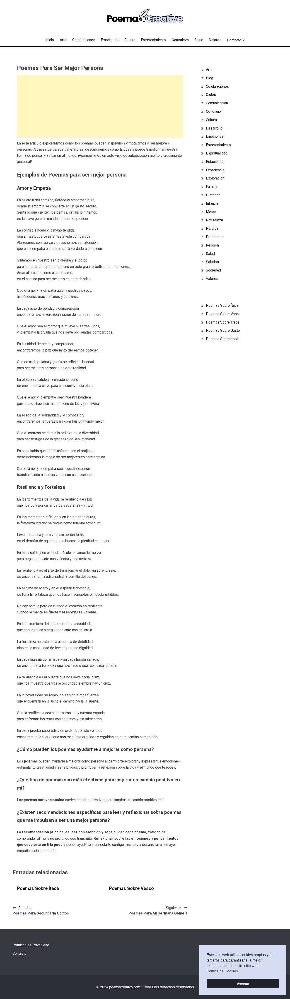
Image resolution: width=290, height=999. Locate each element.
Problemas (214, 237)
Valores (215, 40)
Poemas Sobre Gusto (223, 330)
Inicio (49, 40)
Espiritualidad (216, 153)
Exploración (215, 178)
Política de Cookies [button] (222, 971)
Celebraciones (83, 40)
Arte (63, 40)
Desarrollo (214, 128)
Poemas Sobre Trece (222, 322)
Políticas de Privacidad (30, 945)
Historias (213, 195)
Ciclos (211, 94)
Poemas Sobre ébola (222, 339)
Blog (209, 78)
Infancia (212, 203)
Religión (212, 245)
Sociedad (213, 270)
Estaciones (215, 161)
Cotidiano (213, 111)
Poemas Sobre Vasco (131, 888)
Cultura (129, 40)
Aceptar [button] (243, 983)
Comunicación (217, 103)
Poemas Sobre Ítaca (38, 888)
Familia (211, 186)
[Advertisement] (100, 106)
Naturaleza (180, 40)
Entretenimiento (153, 40)
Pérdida (212, 228)
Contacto (234, 40)
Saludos (212, 262)
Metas (211, 212)
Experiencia (215, 170)
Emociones (109, 40)
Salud (198, 40)
